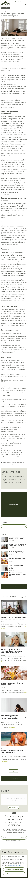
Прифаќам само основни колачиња (14, 869)
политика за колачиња (15, 865)
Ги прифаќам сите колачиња (14, 874)
